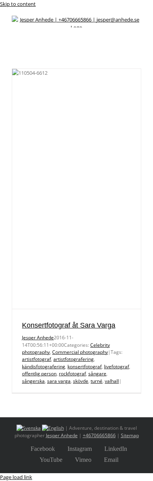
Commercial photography (80, 352)
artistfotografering (73, 359)
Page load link (16, 477)
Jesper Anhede (38, 337)
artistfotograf (36, 359)
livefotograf (116, 366)
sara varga (59, 381)
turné (96, 381)
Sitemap (130, 435)
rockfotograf (72, 373)
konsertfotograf (84, 366)
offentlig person (39, 373)
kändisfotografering (43, 366)
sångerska (33, 381)
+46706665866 (99, 435)
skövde (80, 381)
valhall (112, 381)
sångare (97, 373)
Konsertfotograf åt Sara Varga (68, 325)
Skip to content (18, 3)
